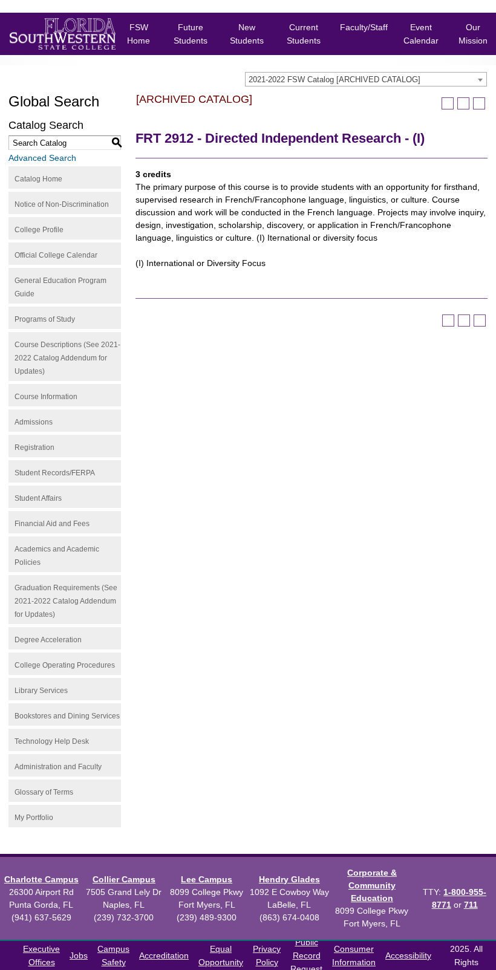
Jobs (79, 955)
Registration (34, 447)
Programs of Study (45, 319)
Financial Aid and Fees (52, 523)
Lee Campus (206, 879)
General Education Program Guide (60, 287)
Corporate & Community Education (372, 885)
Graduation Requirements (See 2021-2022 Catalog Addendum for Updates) (66, 601)
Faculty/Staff (364, 27)
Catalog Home (38, 179)
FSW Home (138, 33)
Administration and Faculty (58, 767)
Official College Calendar (56, 255)
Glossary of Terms (44, 792)
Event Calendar (421, 33)
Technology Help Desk (52, 741)
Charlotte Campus (41, 879)
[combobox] (366, 79)
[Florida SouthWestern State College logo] (53, 34)
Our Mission (473, 33)
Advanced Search (42, 158)
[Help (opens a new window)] (479, 103)
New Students (247, 33)
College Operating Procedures (65, 665)
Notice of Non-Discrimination (62, 204)
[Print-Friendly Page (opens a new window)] (463, 103)
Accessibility (408, 955)
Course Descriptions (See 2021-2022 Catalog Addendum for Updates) (67, 358)
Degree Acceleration (48, 640)
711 (471, 905)
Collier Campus (124, 879)
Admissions (34, 422)
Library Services (41, 690)
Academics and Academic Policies (57, 556)
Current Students (304, 33)
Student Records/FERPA (55, 473)
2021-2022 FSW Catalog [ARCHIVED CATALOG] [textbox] (334, 79)
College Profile (39, 230)
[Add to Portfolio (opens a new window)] (448, 103)
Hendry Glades (289, 879)
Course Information (46, 396)
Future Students (190, 33)
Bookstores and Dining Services (67, 716)
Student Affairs (38, 498)
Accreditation (164, 955)
